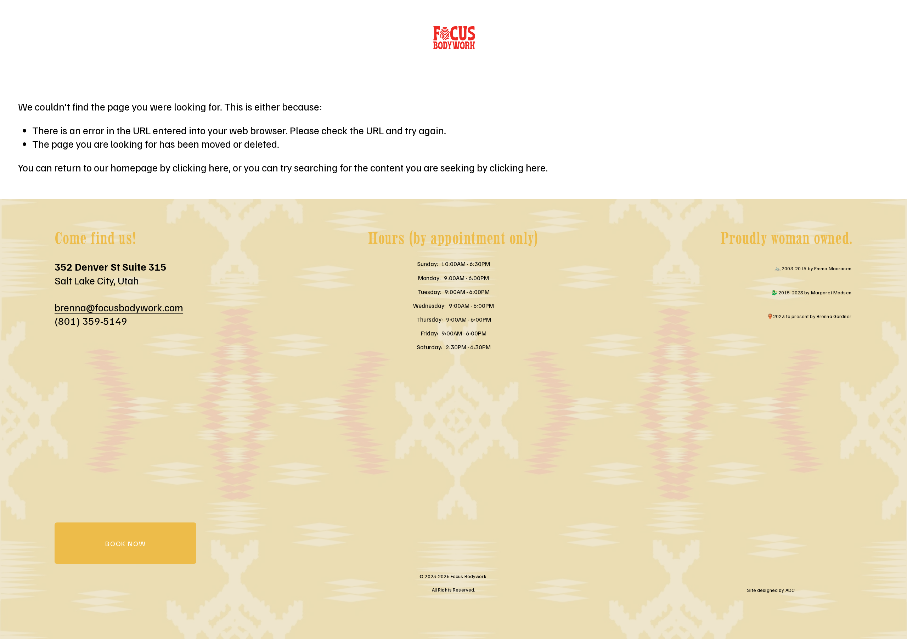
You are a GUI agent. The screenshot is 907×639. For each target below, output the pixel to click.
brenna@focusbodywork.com (119, 307)
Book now (125, 543)
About (69, 38)
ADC (790, 590)
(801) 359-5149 (91, 320)
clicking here (201, 167)
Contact (208, 38)
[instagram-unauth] (885, 37)
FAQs (163, 38)
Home (26, 38)
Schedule (117, 38)
